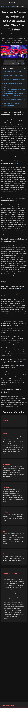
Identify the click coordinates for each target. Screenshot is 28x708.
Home (2, 6)
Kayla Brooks (7, 577)
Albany (12, 6)
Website (22, 63)
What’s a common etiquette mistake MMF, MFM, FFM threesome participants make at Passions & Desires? (12, 95)
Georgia (7, 6)
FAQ (5, 87)
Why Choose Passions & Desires (12, 103)
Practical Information (9, 105)
